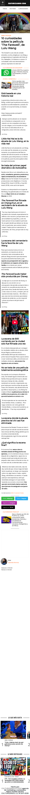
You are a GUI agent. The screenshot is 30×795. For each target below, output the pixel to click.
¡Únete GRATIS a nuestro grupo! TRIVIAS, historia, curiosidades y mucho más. (20, 72)
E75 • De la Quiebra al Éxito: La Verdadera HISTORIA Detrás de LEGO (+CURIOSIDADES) (15, 780)
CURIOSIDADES (23, 9)
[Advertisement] (15, 644)
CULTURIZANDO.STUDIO (12, 788)
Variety (22, 493)
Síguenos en (9, 503)
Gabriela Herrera (13, 562)
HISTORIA (13, 9)
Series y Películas (6, 35)
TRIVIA (5, 9)
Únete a (8, 498)
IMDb (12, 493)
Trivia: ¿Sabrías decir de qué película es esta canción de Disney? (14, 744)
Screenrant (17, 493)
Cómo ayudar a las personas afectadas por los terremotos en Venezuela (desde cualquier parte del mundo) (20, 85)
